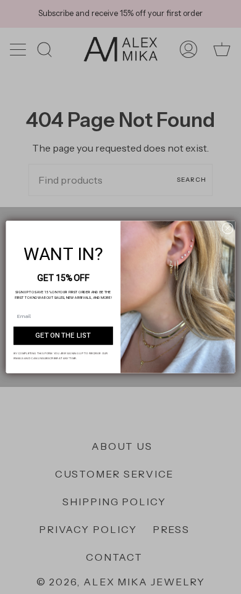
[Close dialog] (227, 228)
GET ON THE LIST (63, 335)
